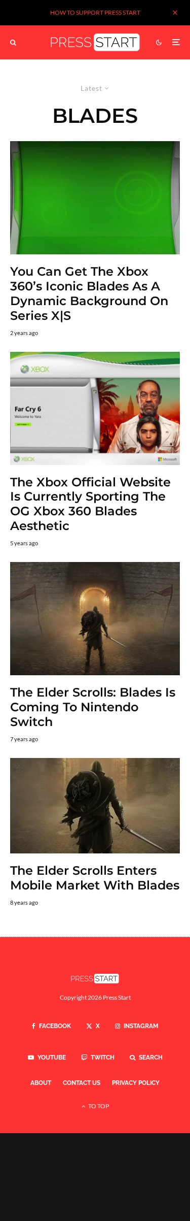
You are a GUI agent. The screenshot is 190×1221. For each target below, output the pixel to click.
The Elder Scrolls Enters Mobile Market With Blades (94, 878)
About (40, 1082)
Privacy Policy (136, 1082)
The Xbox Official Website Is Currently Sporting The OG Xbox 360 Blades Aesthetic (90, 504)
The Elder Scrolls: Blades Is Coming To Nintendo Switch (92, 707)
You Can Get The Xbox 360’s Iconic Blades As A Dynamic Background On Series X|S (89, 293)
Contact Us (81, 1082)
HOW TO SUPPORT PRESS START (95, 12)
